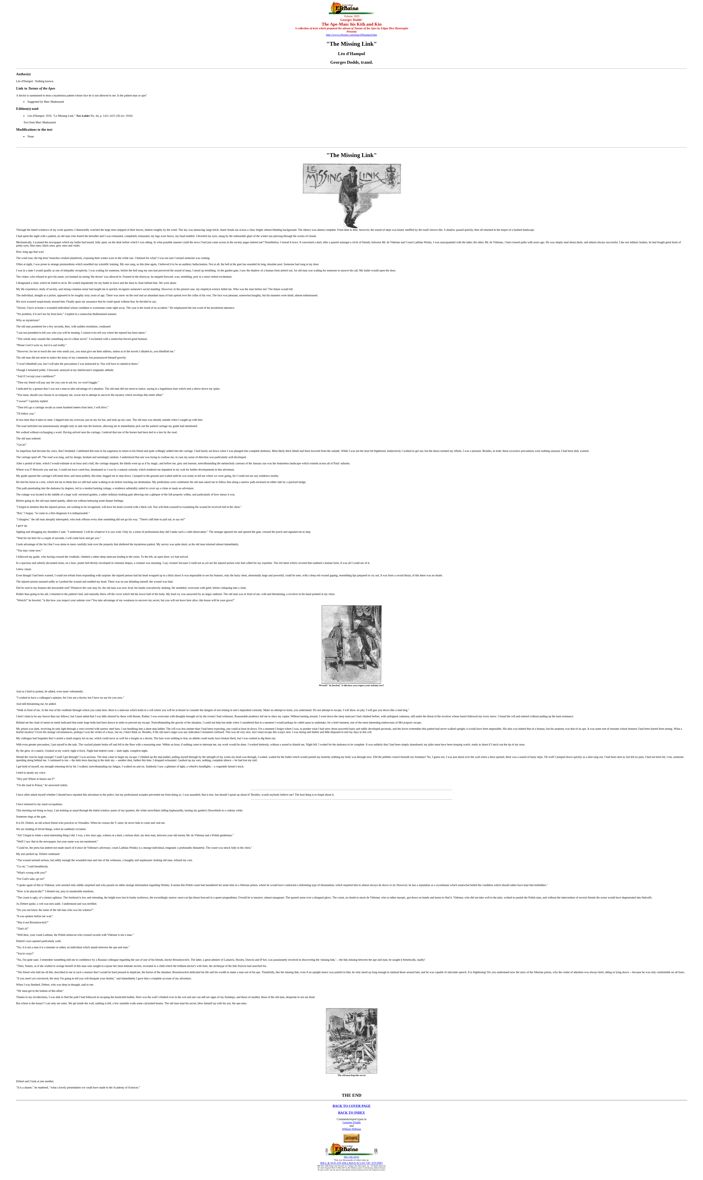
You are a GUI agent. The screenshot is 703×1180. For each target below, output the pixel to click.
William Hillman (351, 1129)
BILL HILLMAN (351, 1157)
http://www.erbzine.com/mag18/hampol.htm (351, 34)
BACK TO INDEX (351, 1112)
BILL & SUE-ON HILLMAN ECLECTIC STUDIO (351, 1163)
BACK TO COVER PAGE (352, 1106)
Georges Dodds (352, 1122)
